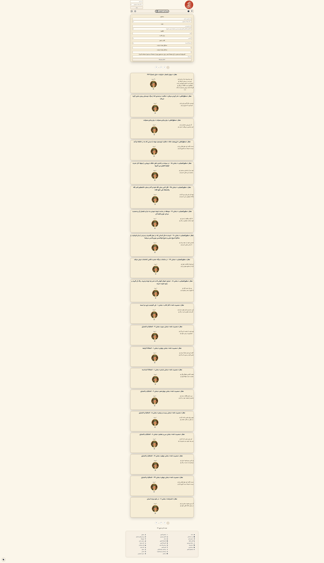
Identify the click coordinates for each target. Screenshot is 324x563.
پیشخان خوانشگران (162, 549)
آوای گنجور (163, 547)
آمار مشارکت (141, 545)
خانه (192, 535)
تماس (143, 551)
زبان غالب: (162, 36)
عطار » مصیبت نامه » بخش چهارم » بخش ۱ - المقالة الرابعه (162, 348)
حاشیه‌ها (191, 545)
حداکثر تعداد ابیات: (162, 50)
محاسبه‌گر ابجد (162, 545)
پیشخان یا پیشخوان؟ (161, 551)
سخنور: (162, 17)
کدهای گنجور (163, 535)
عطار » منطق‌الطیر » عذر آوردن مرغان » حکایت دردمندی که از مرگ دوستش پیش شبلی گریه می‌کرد (162, 97)
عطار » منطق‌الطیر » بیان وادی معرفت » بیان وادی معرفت (162, 120)
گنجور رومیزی (163, 537)
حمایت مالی (141, 541)
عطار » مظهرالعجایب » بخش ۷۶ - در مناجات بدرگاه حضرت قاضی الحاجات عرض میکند (162, 259)
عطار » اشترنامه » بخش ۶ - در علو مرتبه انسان (162, 499)
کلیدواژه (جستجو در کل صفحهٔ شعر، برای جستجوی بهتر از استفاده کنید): (162, 54)
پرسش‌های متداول (140, 537)
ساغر (165, 539)
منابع (143, 549)
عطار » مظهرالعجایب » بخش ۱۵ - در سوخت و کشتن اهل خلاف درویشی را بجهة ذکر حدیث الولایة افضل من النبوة (162, 164)
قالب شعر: (162, 41)
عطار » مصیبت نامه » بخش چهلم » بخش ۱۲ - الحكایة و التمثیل (162, 456)
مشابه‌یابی (190, 547)
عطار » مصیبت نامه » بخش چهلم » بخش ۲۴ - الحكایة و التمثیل (162, 477)
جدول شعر (190, 539)
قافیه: (162, 31)
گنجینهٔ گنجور (163, 543)
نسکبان (164, 554)
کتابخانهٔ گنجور (163, 541)
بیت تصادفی (190, 537)
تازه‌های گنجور (190, 549)
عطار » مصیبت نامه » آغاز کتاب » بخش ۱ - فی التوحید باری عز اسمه (162, 305)
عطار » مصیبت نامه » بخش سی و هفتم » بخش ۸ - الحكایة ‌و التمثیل (162, 434)
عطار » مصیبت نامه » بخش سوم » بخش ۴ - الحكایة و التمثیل (162, 326)
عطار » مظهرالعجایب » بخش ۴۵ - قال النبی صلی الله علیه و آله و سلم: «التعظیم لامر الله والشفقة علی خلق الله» (162, 188)
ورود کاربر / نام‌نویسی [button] (163, 11)
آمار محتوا (142, 543)
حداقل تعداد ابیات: (162, 45)
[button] (192, 11)
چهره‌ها (142, 539)
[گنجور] (189, 4)
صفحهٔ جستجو (150, 54)
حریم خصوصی (141, 554)
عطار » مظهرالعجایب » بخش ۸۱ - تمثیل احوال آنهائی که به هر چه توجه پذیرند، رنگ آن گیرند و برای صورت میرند (162, 282)
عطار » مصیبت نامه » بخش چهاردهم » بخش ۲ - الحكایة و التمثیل (162, 391)
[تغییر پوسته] (3, 559)
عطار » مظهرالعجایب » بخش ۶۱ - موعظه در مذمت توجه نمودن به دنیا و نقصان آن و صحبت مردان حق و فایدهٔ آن (162, 212)
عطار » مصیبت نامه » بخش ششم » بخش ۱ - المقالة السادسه (162, 370)
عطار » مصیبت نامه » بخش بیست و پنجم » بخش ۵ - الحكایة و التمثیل (162, 413)
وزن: (162, 24)
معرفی (142, 535)
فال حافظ (191, 541)
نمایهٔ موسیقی (190, 543)
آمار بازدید (142, 547)
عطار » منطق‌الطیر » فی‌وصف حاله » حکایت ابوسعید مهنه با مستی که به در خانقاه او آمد (162, 142)
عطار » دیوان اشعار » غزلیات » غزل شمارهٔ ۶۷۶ (162, 74)
